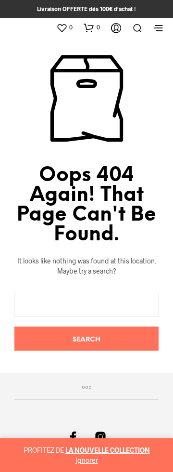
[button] (64, 27)
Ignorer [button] (86, 460)
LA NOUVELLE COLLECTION (107, 450)
